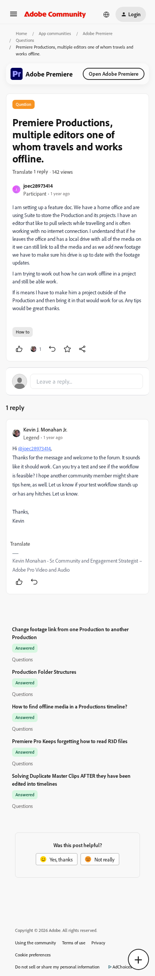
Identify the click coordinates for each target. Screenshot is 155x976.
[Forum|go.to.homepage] (55, 14)
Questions (25, 40)
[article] (77, 506)
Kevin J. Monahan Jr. (45, 429)
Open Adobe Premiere (113, 73)
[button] (13, 16)
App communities (55, 33)
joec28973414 (38, 185)
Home (21, 33)
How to (22, 332)
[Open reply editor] (77, 381)
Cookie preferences (33, 955)
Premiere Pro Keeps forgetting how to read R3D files (70, 741)
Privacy (98, 942)
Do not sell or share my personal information (57, 967)
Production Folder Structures (44, 672)
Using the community (35, 942)
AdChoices (122, 967)
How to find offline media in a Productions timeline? (69, 706)
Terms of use (73, 942)
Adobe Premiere (97, 33)
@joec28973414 (34, 448)
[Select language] (106, 14)
